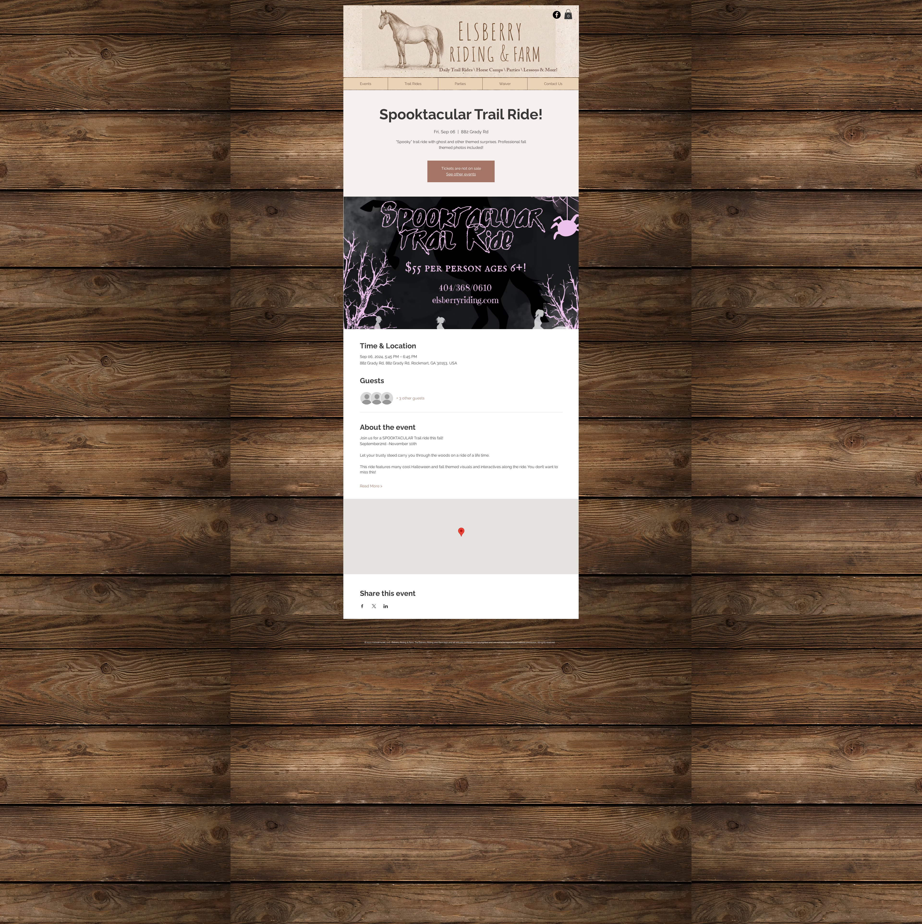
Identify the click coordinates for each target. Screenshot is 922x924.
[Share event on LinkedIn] (385, 606)
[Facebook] (557, 15)
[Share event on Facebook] (362, 606)
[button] (568, 14)
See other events (461, 174)
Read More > (371, 486)
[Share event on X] (374, 606)
